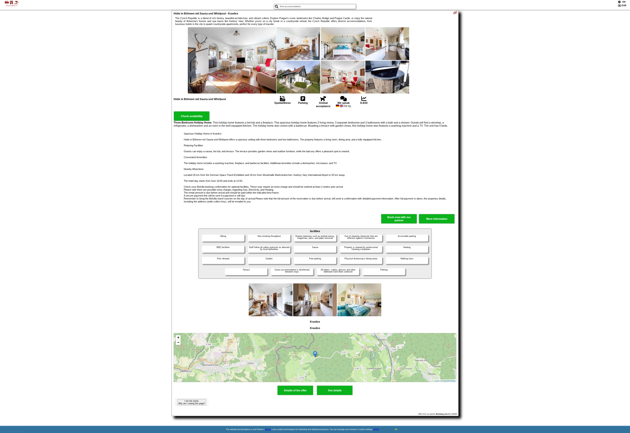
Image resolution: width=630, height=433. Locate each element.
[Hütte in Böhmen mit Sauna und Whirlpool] (232, 60)
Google (268, 429)
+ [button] (178, 337)
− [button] (178, 342)
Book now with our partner (399, 219)
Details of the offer (295, 390)
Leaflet (437, 380)
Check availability (192, 116)
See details (335, 390)
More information (436, 218)
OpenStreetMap (449, 380)
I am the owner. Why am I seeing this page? (191, 402)
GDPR (376, 429)
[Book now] (455, 13)
